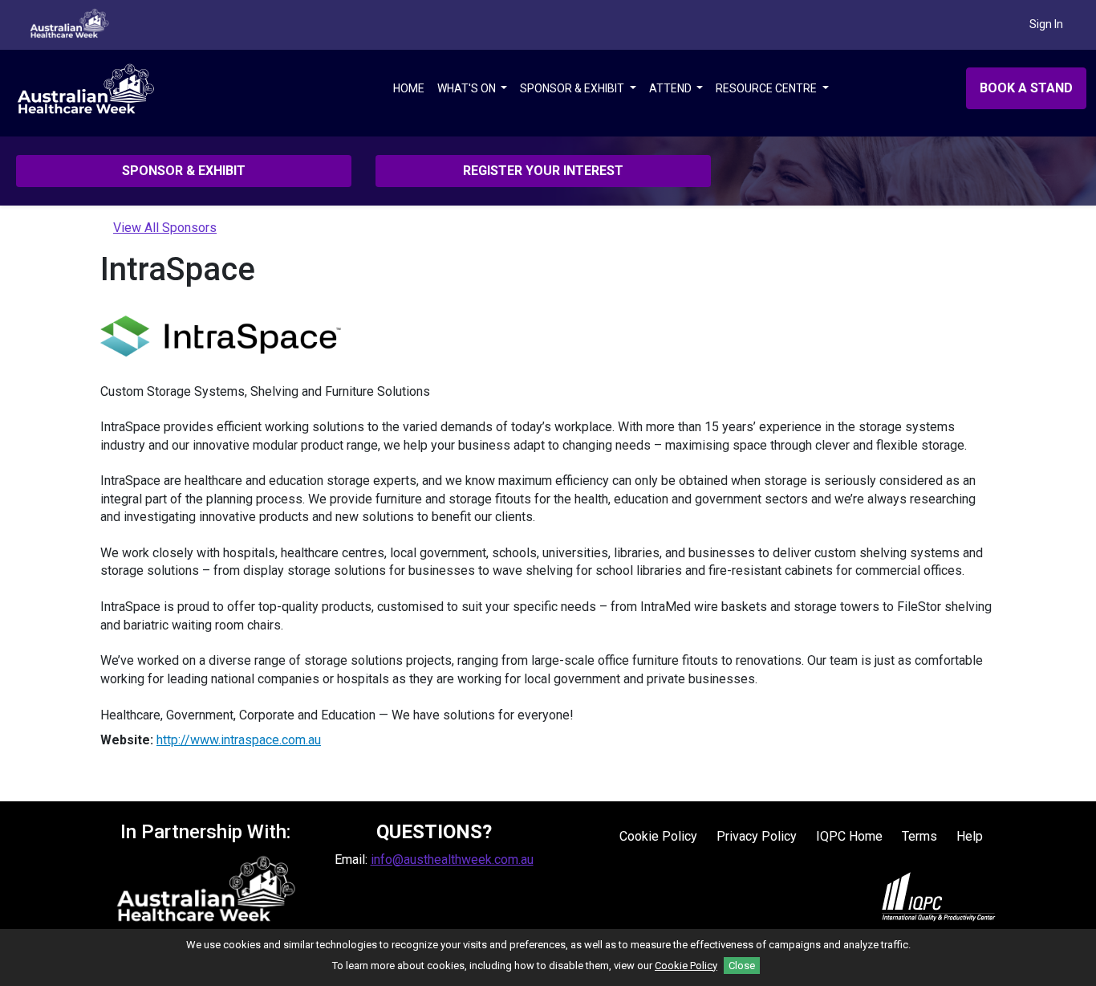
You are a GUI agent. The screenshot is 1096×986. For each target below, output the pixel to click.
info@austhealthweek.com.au (452, 859)
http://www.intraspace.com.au (238, 740)
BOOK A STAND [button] (1026, 88)
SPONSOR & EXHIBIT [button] (184, 170)
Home (408, 88)
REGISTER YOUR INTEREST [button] (543, 170)
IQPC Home (849, 836)
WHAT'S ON (467, 88)
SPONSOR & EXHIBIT (573, 88)
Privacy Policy (756, 836)
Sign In (1046, 24)
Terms (919, 836)
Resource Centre (767, 88)
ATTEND (671, 88)
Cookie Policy (658, 836)
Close (742, 966)
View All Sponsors (165, 227)
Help (969, 836)
